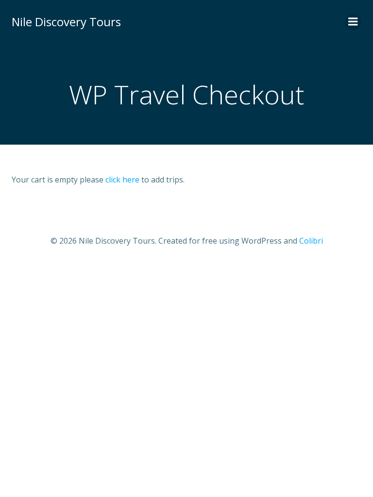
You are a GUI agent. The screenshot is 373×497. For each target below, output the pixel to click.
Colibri (311, 240)
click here (123, 179)
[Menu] (353, 22)
